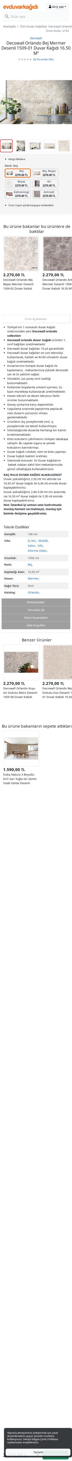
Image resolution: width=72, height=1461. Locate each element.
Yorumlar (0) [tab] (36, 610)
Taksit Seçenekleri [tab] (36, 618)
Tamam (38, 1452)
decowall (36, 38)
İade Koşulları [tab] (36, 625)
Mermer (33, 578)
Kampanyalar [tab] (36, 602)
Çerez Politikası (49, 1439)
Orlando (33, 592)
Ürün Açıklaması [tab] (36, 319)
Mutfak (43, 541)
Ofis (40, 546)
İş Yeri (32, 541)
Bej (30, 564)
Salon (31, 546)
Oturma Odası (37, 550)
